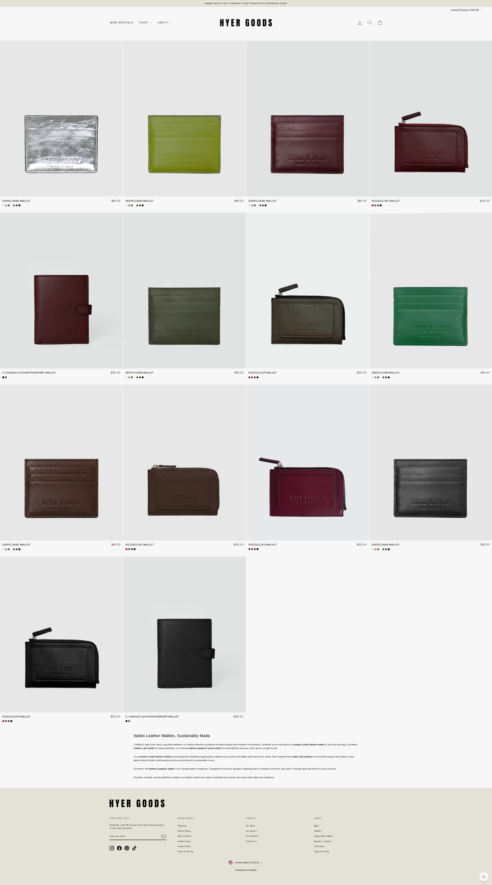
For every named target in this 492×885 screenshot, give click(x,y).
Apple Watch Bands (323, 836)
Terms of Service (186, 851)
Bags (316, 825)
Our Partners (252, 836)
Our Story (250, 825)
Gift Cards (319, 846)
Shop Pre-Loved (321, 851)
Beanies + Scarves (323, 841)
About (164, 22)
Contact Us (251, 841)
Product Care (184, 841)
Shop (144, 22)
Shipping (182, 825)
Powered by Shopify (246, 870)
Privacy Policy (184, 846)
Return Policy (184, 831)
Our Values (251, 831)
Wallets (318, 831)
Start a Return (184, 836)
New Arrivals (122, 22)
